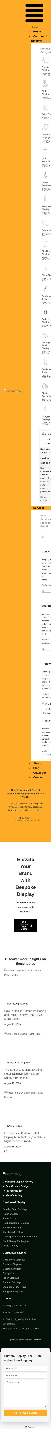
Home (37, 31)
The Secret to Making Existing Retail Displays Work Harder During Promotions (23, 1073)
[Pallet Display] (45, 106)
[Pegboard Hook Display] (45, 199)
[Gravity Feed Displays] (45, 59)
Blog (36, 767)
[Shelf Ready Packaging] (45, 385)
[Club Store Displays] (45, 83)
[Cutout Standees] (45, 175)
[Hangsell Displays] (45, 409)
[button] (34, 16)
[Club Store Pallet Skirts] (45, 151)
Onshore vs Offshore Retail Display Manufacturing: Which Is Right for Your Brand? (24, 1137)
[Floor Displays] (45, 267)
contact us (38, 810)
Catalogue (40, 772)
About (37, 763)
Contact (38, 777)
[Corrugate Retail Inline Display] (45, 335)
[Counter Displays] (45, 127)
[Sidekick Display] (45, 243)
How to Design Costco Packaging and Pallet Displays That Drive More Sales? (25, 1014)
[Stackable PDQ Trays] (45, 362)
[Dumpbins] (45, 223)
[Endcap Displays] (45, 311)
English (30, 1427)
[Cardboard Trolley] (45, 288)
